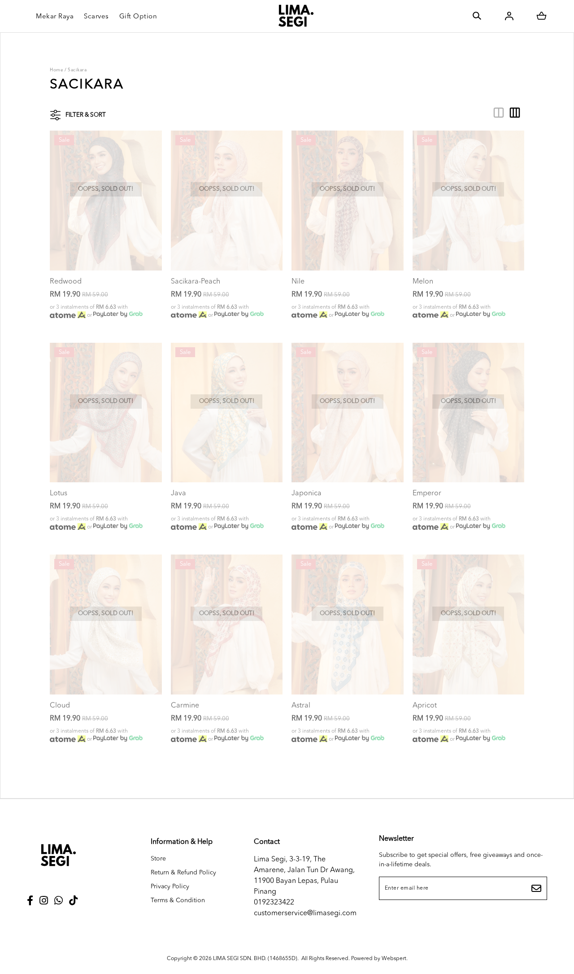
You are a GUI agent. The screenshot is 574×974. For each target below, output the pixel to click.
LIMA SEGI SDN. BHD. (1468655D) (255, 958)
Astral (300, 705)
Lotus (58, 493)
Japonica (306, 493)
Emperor (427, 493)
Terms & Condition (178, 900)
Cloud (60, 705)
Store (158, 859)
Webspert (394, 958)
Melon (423, 281)
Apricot (425, 705)
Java (178, 493)
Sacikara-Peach (195, 281)
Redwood (66, 281)
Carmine (185, 705)
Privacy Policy (170, 886)
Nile (297, 281)
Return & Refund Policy (183, 872)
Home (56, 70)
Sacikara (77, 70)
